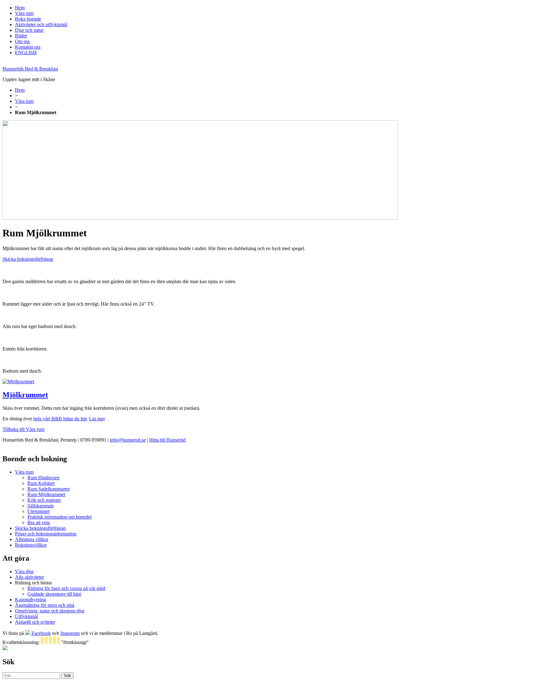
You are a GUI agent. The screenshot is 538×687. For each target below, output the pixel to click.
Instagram (70, 633)
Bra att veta (38, 522)
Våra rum (24, 13)
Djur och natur (29, 30)
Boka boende (28, 19)
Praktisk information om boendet (59, 517)
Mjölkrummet (25, 395)
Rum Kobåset (40, 483)
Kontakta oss (27, 47)
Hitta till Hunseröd (167, 440)
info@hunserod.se (128, 440)
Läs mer (97, 418)
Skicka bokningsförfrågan (27, 259)
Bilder (21, 35)
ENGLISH (26, 52)
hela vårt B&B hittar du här (60, 418)
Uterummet (38, 511)
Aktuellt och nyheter (35, 622)
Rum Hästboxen (43, 477)
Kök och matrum (44, 500)
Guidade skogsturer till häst (54, 594)
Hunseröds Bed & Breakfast (30, 68)
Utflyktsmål (26, 616)
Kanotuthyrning (30, 599)
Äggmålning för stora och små (44, 605)
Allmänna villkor (31, 539)
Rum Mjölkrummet (46, 494)
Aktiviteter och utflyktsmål (41, 24)
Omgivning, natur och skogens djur (49, 610)
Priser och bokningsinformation (46, 533)
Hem (20, 7)
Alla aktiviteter (29, 577)
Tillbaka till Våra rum (23, 429)
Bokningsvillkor (31, 545)
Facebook (41, 633)
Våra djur (24, 571)
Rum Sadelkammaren (48, 488)
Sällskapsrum (40, 505)
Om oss (22, 41)
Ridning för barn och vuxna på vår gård (66, 588)
